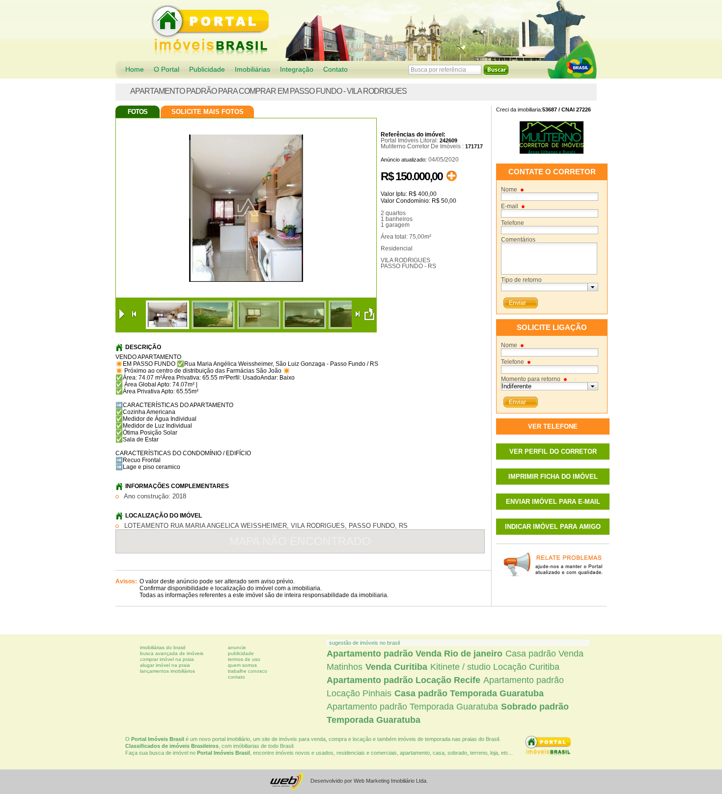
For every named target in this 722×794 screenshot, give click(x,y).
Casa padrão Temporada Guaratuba (469, 693)
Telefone (512, 223)
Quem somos (242, 665)
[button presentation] (592, 287)
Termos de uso (244, 659)
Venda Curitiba (396, 667)
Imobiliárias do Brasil (162, 647)
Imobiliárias (252, 69)
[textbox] (544, 287)
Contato (335, 69)
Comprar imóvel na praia (167, 659)
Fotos (137, 111)
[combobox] (549, 287)
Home (134, 69)
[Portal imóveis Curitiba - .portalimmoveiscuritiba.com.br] (572, 59)
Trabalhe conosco (247, 671)
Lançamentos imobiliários (167, 671)
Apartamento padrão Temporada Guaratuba (412, 707)
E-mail (509, 206)
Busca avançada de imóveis (171, 653)
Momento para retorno (530, 379)
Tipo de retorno (521, 280)
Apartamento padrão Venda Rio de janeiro (414, 653)
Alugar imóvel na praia (165, 665)
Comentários (518, 240)
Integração (296, 69)
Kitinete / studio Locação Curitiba (494, 667)
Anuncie (237, 647)
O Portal (166, 69)
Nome (509, 189)
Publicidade (207, 69)
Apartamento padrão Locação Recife (403, 680)
